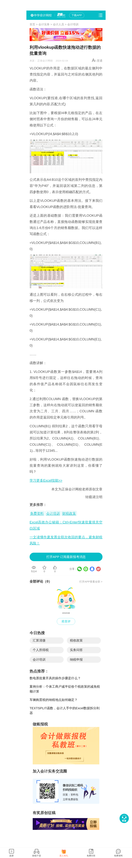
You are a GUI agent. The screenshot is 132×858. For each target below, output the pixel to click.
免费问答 (91, 855)
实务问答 (76, 650)
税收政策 (76, 640)
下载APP (76, 15)
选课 (11, 855)
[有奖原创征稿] (66, 824)
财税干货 (36, 855)
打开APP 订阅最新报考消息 (66, 557)
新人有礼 (64, 855)
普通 (99, 60)
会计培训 (72, 24)
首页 (32, 24)
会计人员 (58, 24)
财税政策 (69, 513)
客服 (124, 821)
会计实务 (44, 24)
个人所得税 (41, 650)
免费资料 (37, 513)
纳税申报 (76, 659)
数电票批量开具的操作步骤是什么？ (55, 678)
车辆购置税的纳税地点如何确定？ (54, 700)
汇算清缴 (39, 640)
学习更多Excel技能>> (46, 480)
